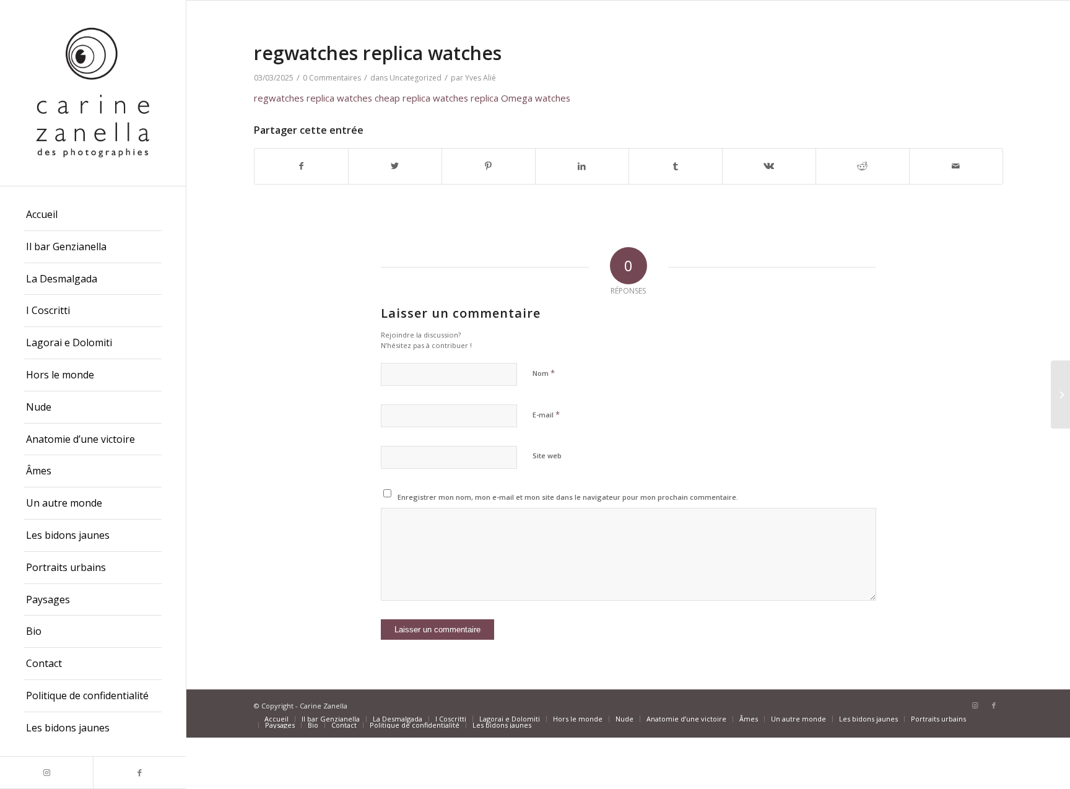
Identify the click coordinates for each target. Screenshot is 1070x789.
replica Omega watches (520, 98)
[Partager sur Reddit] (862, 166)
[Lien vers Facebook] (139, 772)
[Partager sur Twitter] (395, 166)
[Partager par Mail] (956, 166)
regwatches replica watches (313, 98)
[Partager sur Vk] (769, 166)
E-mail (546, 414)
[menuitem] (93, 215)
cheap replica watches (421, 98)
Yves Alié (480, 77)
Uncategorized (415, 77)
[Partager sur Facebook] (301, 166)
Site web (547, 455)
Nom (544, 372)
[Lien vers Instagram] (46, 772)
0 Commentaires (332, 77)
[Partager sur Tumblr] (675, 166)
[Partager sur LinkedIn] (582, 166)
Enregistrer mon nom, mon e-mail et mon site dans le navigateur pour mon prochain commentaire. (568, 497)
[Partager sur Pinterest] (488, 166)
